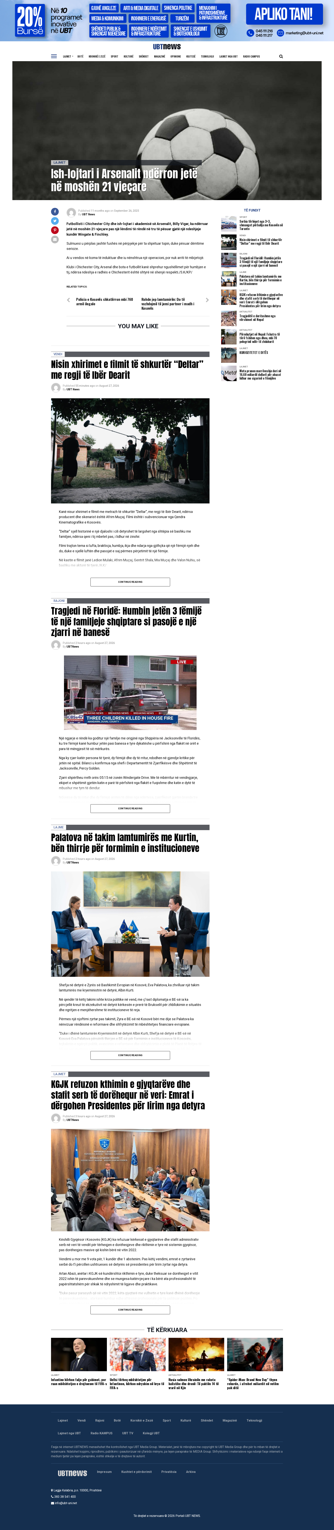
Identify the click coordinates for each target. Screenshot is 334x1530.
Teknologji (207, 56)
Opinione (175, 56)
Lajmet (67, 56)
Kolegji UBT (151, 1433)
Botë (80, 56)
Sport (114, 56)
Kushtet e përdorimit (136, 1472)
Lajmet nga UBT (228, 56)
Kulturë (128, 56)
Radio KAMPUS (101, 1433)
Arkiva (191, 1472)
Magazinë (159, 56)
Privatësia (168, 1472)
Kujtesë (190, 56)
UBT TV (127, 1433)
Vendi (82, 1420)
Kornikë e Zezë (141, 1420)
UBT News (88, 214)
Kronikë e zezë (97, 56)
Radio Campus (251, 56)
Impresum (104, 1472)
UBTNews (72, 646)
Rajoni (99, 1420)
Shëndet (144, 56)
